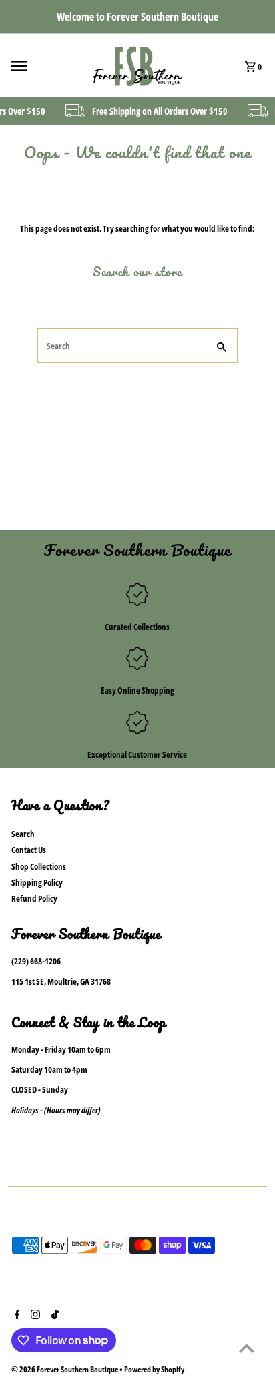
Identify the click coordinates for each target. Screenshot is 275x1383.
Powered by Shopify (154, 1369)
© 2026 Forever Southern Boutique (65, 1369)
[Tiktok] (53, 1315)
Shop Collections (38, 866)
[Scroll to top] (247, 1348)
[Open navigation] (44, 66)
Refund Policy (34, 898)
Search (23, 834)
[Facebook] (15, 1315)
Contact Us (28, 850)
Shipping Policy (37, 882)
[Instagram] (33, 1315)
